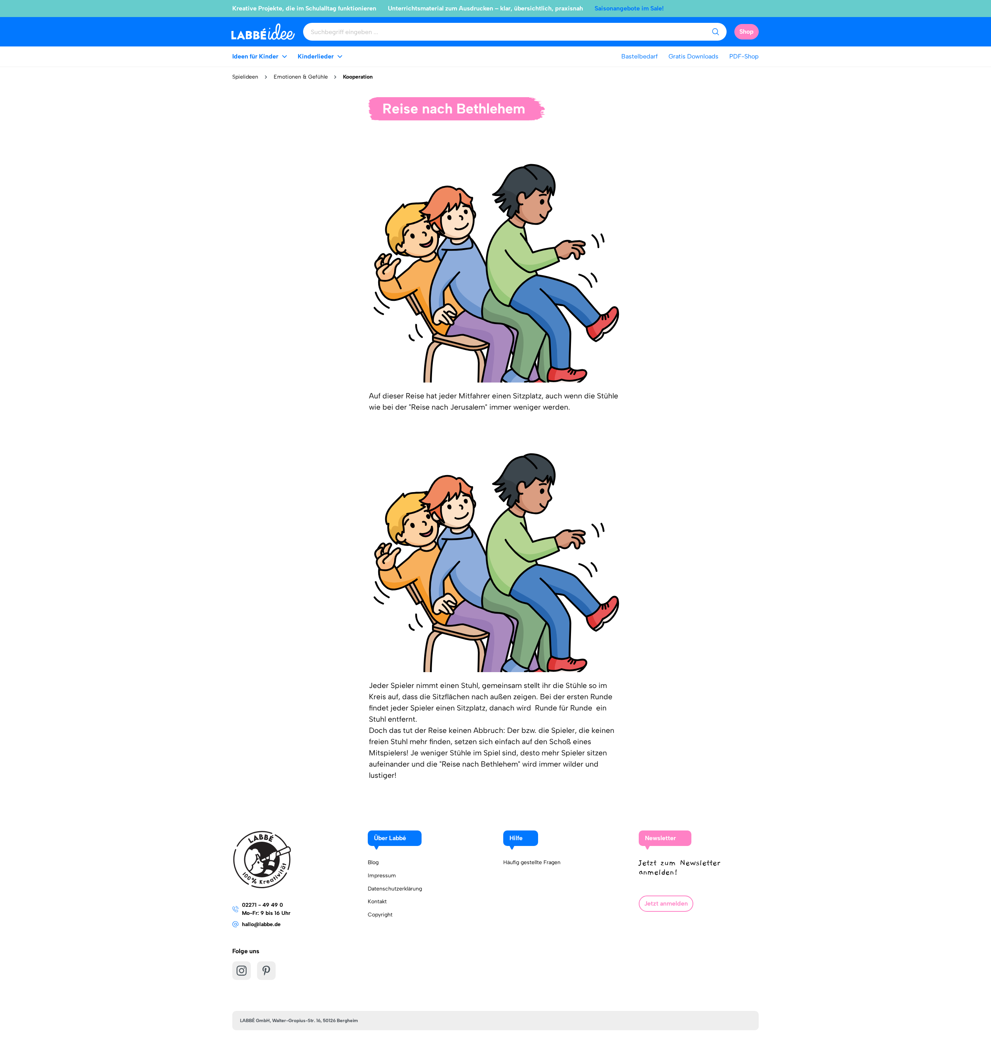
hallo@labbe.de (261, 924)
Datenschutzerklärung (395, 888)
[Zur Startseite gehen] (263, 31)
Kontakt (377, 901)
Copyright (380, 914)
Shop (746, 31)
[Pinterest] (266, 970)
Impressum (382, 875)
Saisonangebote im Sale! (629, 8)
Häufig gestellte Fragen (532, 862)
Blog (373, 862)
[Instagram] (241, 970)
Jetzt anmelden (666, 903)
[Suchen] (715, 32)
